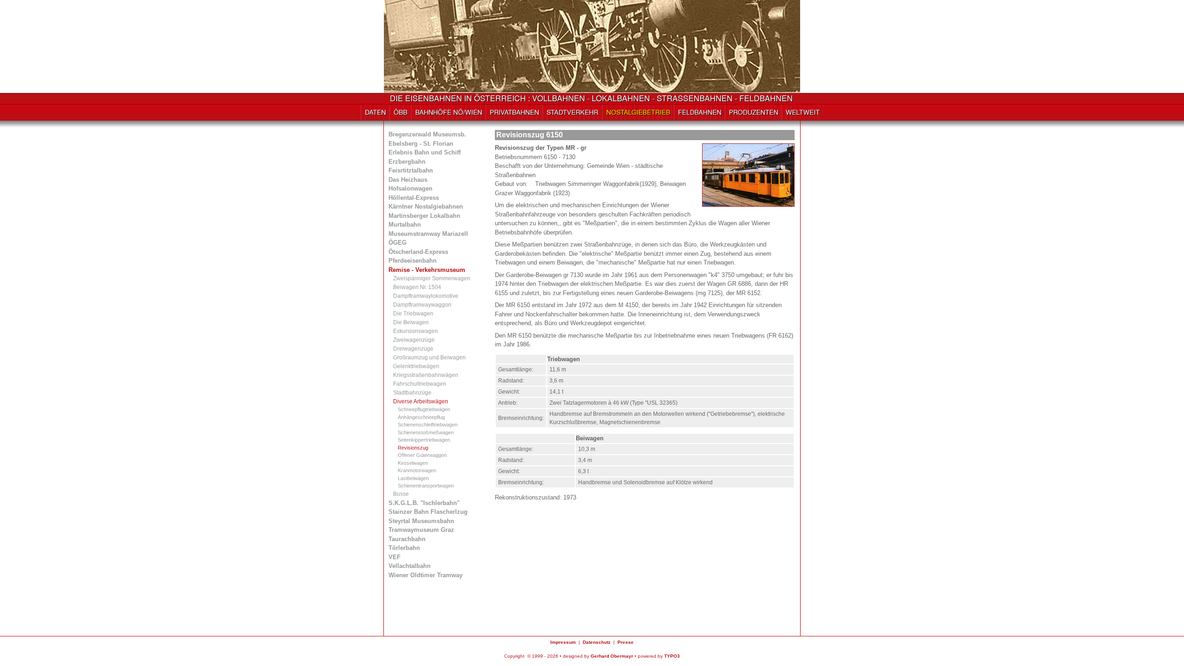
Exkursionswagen (415, 331)
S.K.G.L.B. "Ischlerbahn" (424, 503)
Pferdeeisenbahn (412, 260)
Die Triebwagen (413, 313)
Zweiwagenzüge (414, 340)
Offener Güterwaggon (422, 455)
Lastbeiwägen (413, 478)
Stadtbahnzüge (412, 392)
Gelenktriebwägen (416, 366)
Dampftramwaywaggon (422, 305)
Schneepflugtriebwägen (424, 409)
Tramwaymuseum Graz (421, 529)
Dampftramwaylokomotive (425, 296)
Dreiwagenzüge (413, 348)
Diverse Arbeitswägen (420, 401)
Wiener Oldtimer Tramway (425, 575)
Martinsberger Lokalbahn (424, 215)
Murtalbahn (404, 224)
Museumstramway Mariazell (428, 233)
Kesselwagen (413, 463)
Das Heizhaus (407, 179)
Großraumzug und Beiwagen (429, 357)
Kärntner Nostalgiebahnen (425, 206)
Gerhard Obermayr (612, 656)
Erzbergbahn (407, 161)
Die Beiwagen (411, 322)
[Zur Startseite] (592, 100)
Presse (625, 642)
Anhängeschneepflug (421, 417)
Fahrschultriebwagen (419, 384)
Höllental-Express (413, 197)
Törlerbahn (404, 547)
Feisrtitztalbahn (410, 170)
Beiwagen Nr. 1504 (417, 287)
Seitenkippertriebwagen (424, 440)
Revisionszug (413, 447)
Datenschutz (596, 642)
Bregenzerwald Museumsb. (427, 134)
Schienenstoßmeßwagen (426, 432)
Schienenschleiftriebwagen (427, 424)
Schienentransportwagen (426, 485)
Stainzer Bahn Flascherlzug (428, 511)
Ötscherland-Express (418, 251)
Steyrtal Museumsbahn (421, 521)
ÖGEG (397, 242)
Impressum (563, 642)
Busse (401, 494)
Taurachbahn (407, 539)
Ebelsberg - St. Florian (420, 143)
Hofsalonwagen (410, 188)
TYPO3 (672, 656)
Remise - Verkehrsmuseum (426, 269)
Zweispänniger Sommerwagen (431, 278)
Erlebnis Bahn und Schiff (424, 152)
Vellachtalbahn (409, 565)
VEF (394, 557)
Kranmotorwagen (417, 470)
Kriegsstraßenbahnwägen (425, 375)
